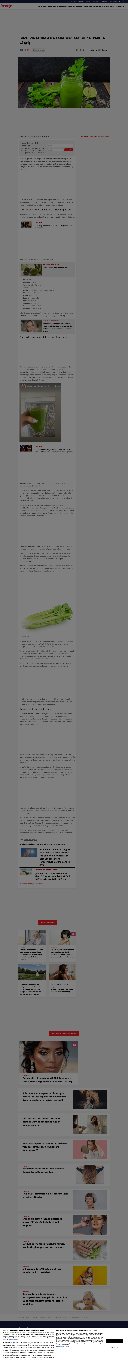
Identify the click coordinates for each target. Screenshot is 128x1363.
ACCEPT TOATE (114, 1341)
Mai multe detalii (13, 1339)
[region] (64, 1345)
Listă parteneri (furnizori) (63, 1346)
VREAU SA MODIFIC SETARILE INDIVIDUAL (114, 1346)
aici (25, 1352)
